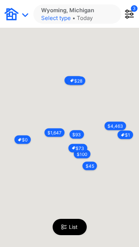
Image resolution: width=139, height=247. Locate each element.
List (73, 227)
